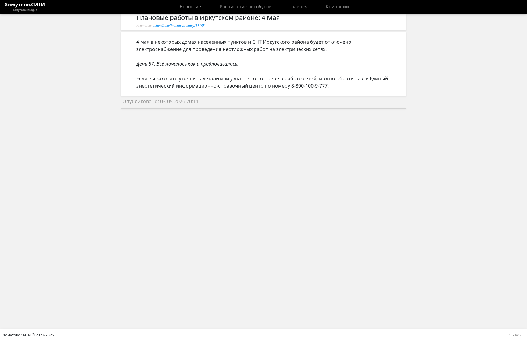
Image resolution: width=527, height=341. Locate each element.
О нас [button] (514, 335)
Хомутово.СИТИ (25, 6)
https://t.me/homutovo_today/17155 (179, 26)
